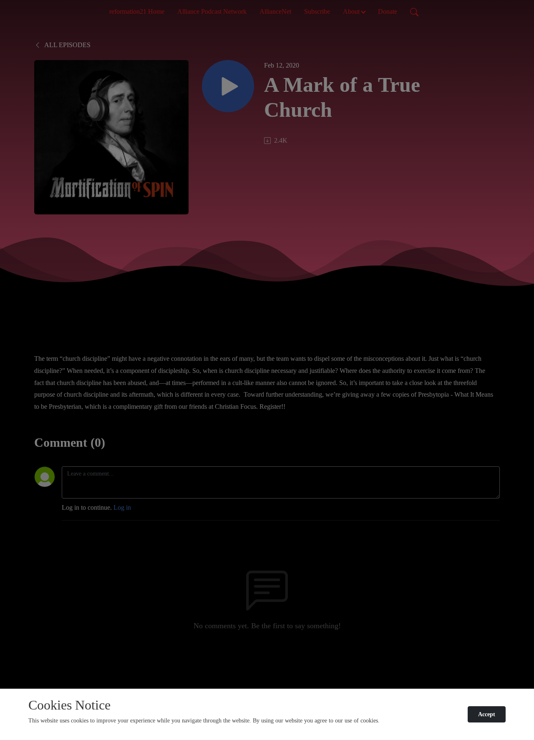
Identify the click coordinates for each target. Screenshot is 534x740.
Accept (486, 714)
